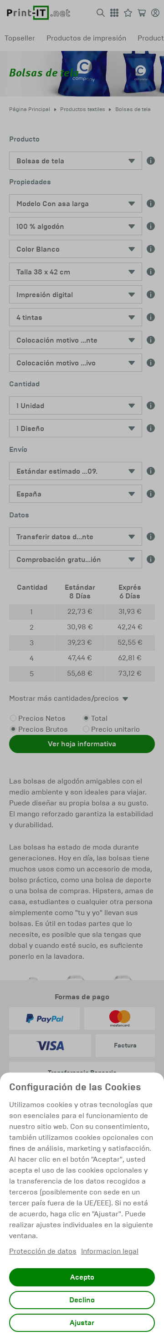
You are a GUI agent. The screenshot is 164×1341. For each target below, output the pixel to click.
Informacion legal (109, 1251)
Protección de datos (43, 1251)
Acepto (82, 1277)
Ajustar (82, 1322)
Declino (82, 1300)
